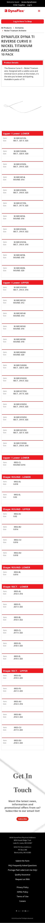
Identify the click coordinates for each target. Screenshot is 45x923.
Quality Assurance (22, 874)
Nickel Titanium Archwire (15, 30)
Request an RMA (22, 879)
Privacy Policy (22, 887)
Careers (22, 901)
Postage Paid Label (22, 870)
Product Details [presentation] (11, 62)
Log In (29, 5)
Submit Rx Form (22, 860)
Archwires (19, 28)
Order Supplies (19, 5)
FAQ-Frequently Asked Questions (22, 865)
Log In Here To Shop (22, 21)
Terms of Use (22, 896)
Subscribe (22, 819)
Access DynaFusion (28, 2)
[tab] (22, 62)
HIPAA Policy (22, 892)
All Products (6, 28)
